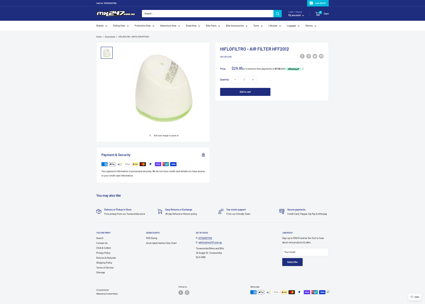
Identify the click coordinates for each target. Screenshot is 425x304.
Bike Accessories (235, 25)
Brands (100, 25)
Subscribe (292, 262)
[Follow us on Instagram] (187, 292)
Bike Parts (211, 25)
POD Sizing (151, 238)
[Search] (277, 13)
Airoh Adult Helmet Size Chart (161, 243)
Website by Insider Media (107, 294)
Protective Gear (143, 25)
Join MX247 (320, 3)
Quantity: (225, 79)
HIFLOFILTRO (226, 57)
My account (294, 15)
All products (110, 36)
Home (98, 36)
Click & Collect (103, 247)
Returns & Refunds (106, 257)
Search (99, 238)
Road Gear (191, 25)
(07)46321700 (205, 238)
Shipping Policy (104, 262)
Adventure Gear (168, 25)
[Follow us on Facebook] (180, 292)
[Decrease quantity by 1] (235, 79)
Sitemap (100, 272)
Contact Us (102, 243)
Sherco (309, 25)
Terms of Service (105, 267)
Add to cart (245, 91)
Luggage (291, 25)
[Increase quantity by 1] (252, 79)
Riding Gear (119, 25)
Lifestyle (272, 25)
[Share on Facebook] (302, 56)
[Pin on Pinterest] (308, 56)
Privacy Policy (103, 252)
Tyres (256, 25)
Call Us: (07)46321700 (106, 3)
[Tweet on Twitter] (315, 56)
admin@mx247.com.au (210, 242)
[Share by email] (321, 56)
